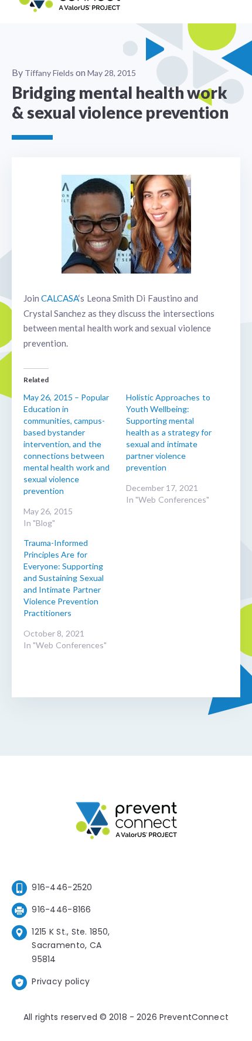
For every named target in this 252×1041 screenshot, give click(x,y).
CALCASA (60, 298)
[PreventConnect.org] (69, 11)
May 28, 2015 (111, 73)
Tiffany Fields (49, 73)
